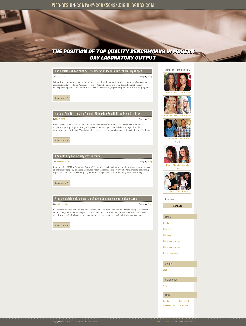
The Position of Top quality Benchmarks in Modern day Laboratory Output (98, 71)
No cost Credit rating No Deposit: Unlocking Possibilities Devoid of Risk (97, 113)
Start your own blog (172, 241)
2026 (165, 270)
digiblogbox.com (75, 322)
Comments (169, 305)
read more (60, 98)
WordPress (183, 305)
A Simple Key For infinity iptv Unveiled (78, 156)
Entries (184, 301)
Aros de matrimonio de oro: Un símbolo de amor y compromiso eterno (96, 198)
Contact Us (163, 322)
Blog (150, 76)
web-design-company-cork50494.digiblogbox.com (103, 5)
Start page (167, 235)
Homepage (168, 229)
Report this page (170, 253)
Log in (166, 223)
